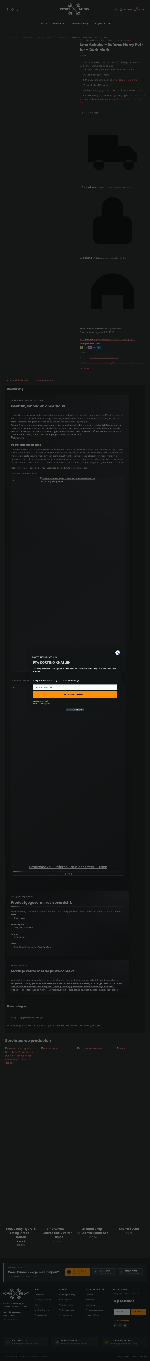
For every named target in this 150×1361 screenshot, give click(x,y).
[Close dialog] (118, 653)
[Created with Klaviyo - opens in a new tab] (75, 709)
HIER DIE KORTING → (75, 694)
